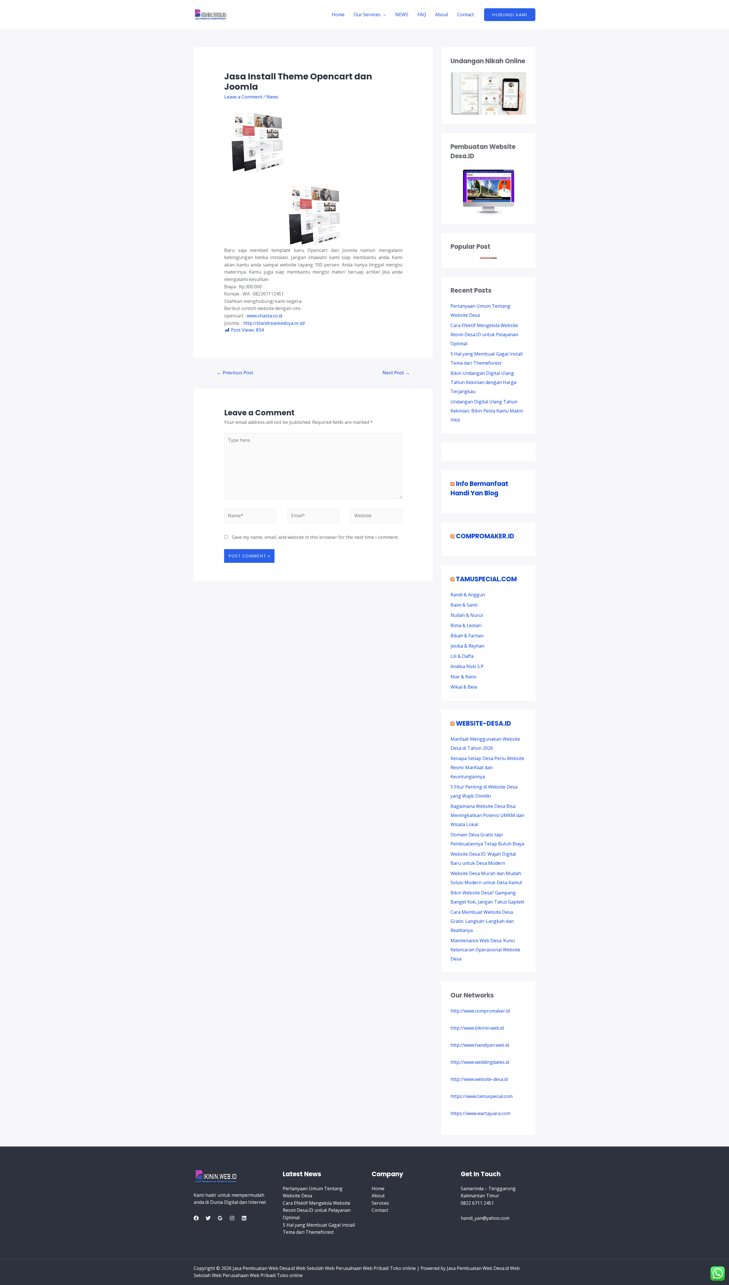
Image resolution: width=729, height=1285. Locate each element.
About (441, 14)
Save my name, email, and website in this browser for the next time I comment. (315, 537)
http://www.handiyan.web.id (479, 1045)
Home (338, 14)
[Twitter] (208, 1218)
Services (380, 1203)
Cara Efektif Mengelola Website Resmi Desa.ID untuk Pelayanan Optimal (484, 334)
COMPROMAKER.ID (485, 536)
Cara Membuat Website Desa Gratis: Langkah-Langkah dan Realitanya (482, 921)
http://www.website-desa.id (479, 1079)
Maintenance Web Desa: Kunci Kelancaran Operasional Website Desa (485, 949)
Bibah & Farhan (467, 636)
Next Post (396, 372)
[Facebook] (196, 1218)
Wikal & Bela (463, 687)
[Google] (220, 1218)
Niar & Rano (463, 677)
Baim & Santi (464, 605)
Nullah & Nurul (466, 615)
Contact (465, 14)
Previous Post (235, 372)
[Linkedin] (244, 1218)
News (272, 97)
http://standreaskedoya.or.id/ (274, 323)
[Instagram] (232, 1218)
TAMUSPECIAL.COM (486, 579)
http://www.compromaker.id (480, 1011)
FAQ (421, 14)
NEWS (401, 14)
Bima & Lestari (466, 625)
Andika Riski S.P (467, 666)
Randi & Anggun (467, 595)
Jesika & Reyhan (467, 646)
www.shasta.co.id (264, 316)
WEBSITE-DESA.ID (483, 723)
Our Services (367, 14)
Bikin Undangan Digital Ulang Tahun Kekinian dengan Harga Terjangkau (483, 382)
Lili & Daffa (462, 656)
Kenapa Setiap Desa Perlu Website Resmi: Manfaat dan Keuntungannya (487, 767)
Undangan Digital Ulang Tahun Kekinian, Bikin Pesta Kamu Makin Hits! (486, 411)
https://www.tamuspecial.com (481, 1096)
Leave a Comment (243, 97)
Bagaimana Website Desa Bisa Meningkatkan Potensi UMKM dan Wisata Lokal (487, 815)
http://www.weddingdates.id (479, 1062)
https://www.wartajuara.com (480, 1113)
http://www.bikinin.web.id (477, 1028)
